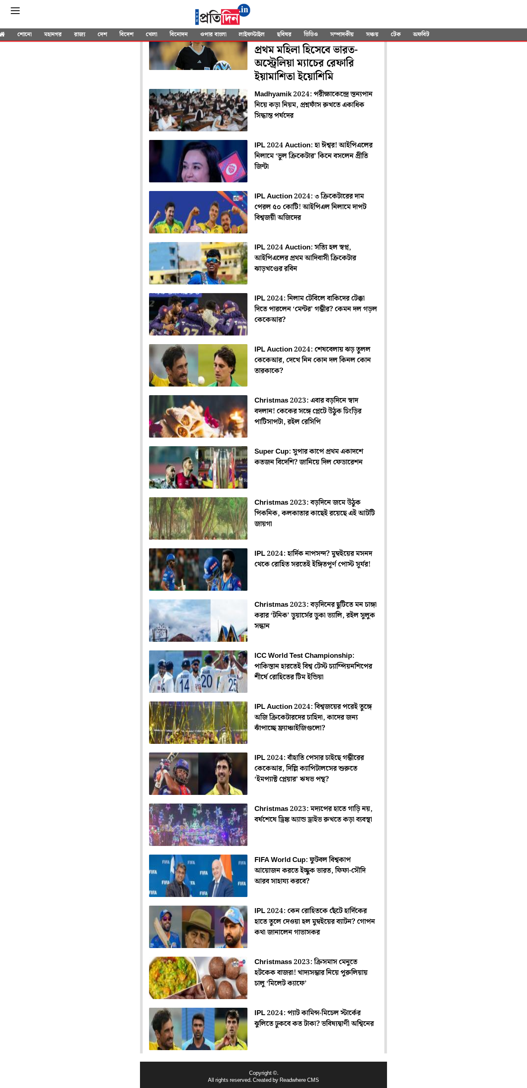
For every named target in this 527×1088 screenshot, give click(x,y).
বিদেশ (126, 34)
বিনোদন (179, 34)
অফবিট (421, 34)
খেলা (151, 34)
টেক (396, 34)
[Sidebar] (15, 11)
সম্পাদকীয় (342, 34)
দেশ (102, 34)
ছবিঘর (284, 34)
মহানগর (53, 34)
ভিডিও (311, 34)
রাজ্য (79, 34)
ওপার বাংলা (213, 34)
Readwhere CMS (299, 1080)
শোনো (24, 34)
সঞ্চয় (372, 34)
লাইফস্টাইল (252, 34)
